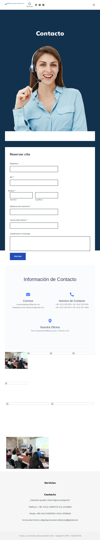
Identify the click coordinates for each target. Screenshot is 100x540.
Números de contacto (20, 206)
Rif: (12, 177)
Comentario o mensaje (20, 234)
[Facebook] (36, 5)
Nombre (13, 200)
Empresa (14, 163)
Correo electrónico (19, 220)
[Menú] (94, 5)
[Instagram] (43, 5)
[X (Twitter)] (40, 5)
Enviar (17, 256)
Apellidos (39, 200)
